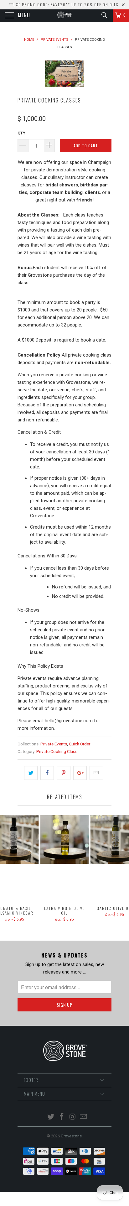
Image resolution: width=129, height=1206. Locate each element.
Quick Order (79, 743)
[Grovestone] (64, 15)
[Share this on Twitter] (31, 773)
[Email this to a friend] (96, 773)
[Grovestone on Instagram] (73, 1117)
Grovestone (71, 1136)
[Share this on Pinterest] (63, 773)
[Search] (104, 15)
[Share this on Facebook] (47, 773)
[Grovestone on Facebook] (62, 1117)
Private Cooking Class (56, 751)
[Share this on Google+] (80, 773)
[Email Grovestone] (83, 1117)
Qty (21, 133)
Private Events (53, 743)
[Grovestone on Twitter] (51, 1117)
